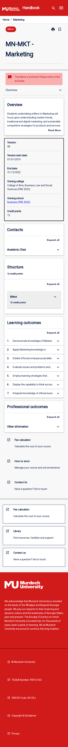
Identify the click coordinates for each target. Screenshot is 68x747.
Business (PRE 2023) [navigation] (18, 202)
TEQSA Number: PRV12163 (27, 679)
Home (6, 19)
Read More (54, 130)
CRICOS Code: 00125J (24, 697)
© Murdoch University (23, 662)
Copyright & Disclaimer (24, 715)
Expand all (53, 240)
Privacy (16, 733)
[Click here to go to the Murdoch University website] (11, 9)
